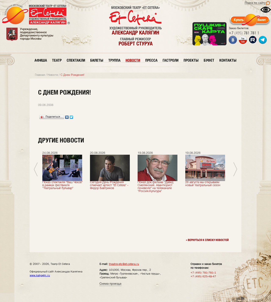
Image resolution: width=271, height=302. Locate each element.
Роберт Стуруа (136, 43)
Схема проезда (110, 283)
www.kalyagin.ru (40, 275)
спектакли (76, 60)
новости (133, 60)
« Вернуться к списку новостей (207, 240)
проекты (191, 60)
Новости (52, 75)
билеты (96, 60)
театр (57, 60)
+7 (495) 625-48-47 (203, 276)
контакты (227, 60)
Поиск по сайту (255, 2)
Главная (40, 75)
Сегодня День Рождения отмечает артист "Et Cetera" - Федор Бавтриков (109, 185)
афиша (41, 60)
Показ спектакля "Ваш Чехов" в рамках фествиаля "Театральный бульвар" (62, 185)
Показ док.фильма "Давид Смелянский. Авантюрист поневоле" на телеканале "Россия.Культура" (155, 187)
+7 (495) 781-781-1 (203, 272)
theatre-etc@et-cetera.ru (124, 264)
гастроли (170, 60)
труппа (114, 60)
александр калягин (135, 32)
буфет (209, 60)
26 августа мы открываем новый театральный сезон (202, 184)
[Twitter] (71, 117)
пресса (151, 60)
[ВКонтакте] (67, 117)
